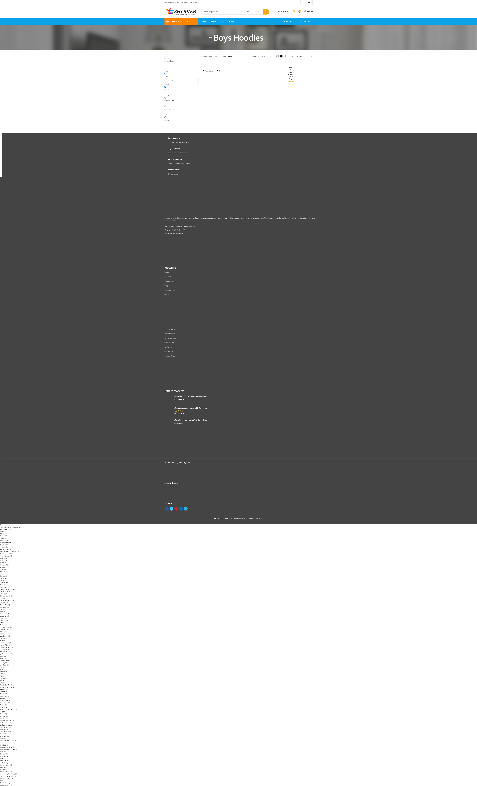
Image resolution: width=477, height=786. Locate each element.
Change (2, 576)
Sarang (2, 714)
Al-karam (3, 547)
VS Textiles (3, 767)
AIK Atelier (3, 538)
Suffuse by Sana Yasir (7, 740)
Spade (2, 738)
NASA (166, 89)
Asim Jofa (3, 558)
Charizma (3, 578)
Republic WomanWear (7, 687)
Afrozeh (2, 536)
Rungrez (2, 698)
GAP (1, 634)
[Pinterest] (295, 2)
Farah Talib (3, 620)
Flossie (2, 631)
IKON (1, 656)
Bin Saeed (3, 567)
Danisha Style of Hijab (7, 589)
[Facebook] (292, 2)
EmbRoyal (3, 616)
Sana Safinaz (4, 707)
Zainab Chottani (5, 778)
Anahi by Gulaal (5, 549)
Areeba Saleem (5, 554)
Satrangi (2, 716)
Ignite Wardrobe (5, 654)
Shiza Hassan (4, 727)
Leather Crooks (5, 660)
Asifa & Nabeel (4, 556)
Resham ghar (4, 689)
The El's (2, 758)
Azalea (2, 560)
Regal (2, 683)
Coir (1, 580)
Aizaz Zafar (3, 540)
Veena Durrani (4, 765)
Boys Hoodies (169, 109)
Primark (2, 678)
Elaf (1, 609)
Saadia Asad (4, 700)
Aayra (2, 531)
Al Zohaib (3, 545)
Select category (252, 12)
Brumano (3, 571)
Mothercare (3, 672)
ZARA (1, 781)
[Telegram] (298, 2)
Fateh (2, 623)
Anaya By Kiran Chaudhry (8, 551)
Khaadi (2, 658)
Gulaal (2, 638)
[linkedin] (297, 2)
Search (266, 12)
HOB (1, 640)
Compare (292, 63)
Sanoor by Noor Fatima (7, 709)
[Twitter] (294, 2)
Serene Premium (5, 720)
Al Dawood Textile (6, 542)
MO (1, 667)
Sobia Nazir (3, 736)
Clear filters (208, 71)
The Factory (4, 761)
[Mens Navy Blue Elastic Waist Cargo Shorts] (168, 423)
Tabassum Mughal (6, 747)
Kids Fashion (169, 101)
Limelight (3, 665)
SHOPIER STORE (289, 21)
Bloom (2, 569)
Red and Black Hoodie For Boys (290, 73)
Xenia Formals (4, 772)
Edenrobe (3, 607)
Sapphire (3, 712)
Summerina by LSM (6, 743)
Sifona (2, 734)
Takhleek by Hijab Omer (8, 749)
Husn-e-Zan (4, 649)
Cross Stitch (3, 587)
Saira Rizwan (4, 703)
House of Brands (5, 645)
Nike (1, 676)
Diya (1, 598)
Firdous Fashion (5, 627)
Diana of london (5, 596)
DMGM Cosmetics (5, 600)
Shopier (2, 729)
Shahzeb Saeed (5, 725)
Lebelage (3, 663)
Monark (2, 669)
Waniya (2, 769)
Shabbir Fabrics (4, 723)
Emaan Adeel (4, 614)
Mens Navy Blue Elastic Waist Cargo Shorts (191, 420)
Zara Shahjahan (5, 785)
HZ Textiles (3, 651)
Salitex (2, 705)
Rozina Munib (4, 696)
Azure (2, 562)
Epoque (2, 618)
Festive (2, 625)
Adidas (2, 534)
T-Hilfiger (3, 745)
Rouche (2, 694)
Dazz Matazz (4, 591)
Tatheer (2, 754)
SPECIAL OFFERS (306, 21)
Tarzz (1, 752)
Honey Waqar (4, 643)
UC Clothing (4, 763)
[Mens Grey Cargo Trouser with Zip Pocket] (168, 411)
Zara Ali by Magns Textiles (8, 783)
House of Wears (5, 647)
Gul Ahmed (3, 636)
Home (204, 56)
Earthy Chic (3, 605)
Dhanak (2, 594)
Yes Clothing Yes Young (7, 774)
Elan (1, 611)
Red (220, 71)
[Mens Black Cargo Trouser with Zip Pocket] (168, 399)
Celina (2, 574)
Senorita (2, 718)
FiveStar (2, 629)
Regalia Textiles (5, 685)
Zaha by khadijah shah (7, 776)
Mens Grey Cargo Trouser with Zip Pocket (190, 408)
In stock (167, 120)
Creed (2, 585)
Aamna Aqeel (4, 529)
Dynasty (2, 603)
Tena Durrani (4, 756)
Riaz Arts (2, 692)
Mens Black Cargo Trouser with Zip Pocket (191, 396)
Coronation (3, 583)
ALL (1, 525)
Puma (2, 680)
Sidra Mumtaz (4, 732)
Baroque (2, 565)
